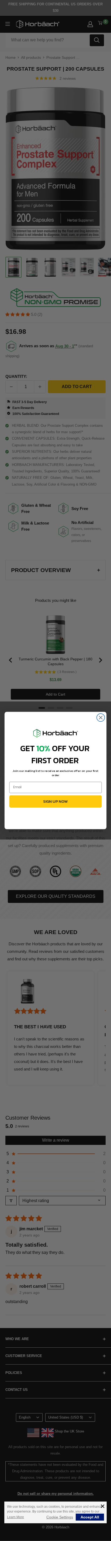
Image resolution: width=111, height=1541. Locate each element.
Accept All (90, 1517)
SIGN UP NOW (55, 801)
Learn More (15, 1517)
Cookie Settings (59, 1517)
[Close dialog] (101, 717)
